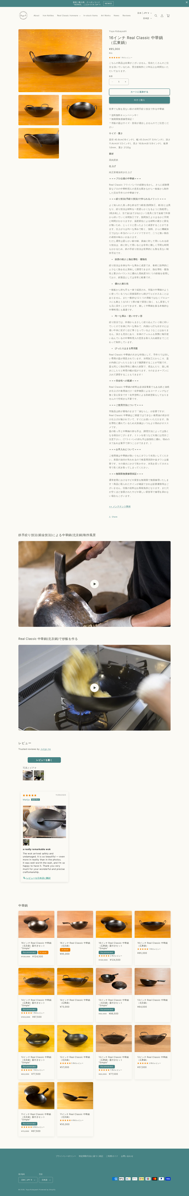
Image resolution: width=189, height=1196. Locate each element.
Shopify (52, 1190)
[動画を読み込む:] (94, 584)
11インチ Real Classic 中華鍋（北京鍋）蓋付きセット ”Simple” (36, 1117)
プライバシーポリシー (66, 1156)
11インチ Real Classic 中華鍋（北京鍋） (75, 1115)
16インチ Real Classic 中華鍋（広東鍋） (152, 944)
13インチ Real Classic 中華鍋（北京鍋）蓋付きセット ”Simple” (114, 1003)
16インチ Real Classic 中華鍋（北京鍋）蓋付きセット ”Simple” (36, 946)
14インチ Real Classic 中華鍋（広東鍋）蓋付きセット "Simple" (36, 1003)
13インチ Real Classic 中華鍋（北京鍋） (152, 1001)
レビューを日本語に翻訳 (38, 878)
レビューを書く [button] (44, 760)
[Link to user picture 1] (44, 822)
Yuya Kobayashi (32, 1190)
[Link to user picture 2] (26, 842)
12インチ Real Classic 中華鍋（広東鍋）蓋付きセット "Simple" (114, 1060)
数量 (111, 76)
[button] (68, 15)
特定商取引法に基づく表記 (91, 1156)
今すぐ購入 (139, 100)
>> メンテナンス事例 (119, 506)
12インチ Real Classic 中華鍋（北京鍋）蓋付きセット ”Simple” (36, 1060)
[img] (30, 795)
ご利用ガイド (112, 1156)
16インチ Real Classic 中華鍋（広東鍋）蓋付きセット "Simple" (114, 946)
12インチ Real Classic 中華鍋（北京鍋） (75, 1058)
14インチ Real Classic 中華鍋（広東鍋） (75, 1001)
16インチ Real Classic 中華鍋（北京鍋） (75, 944)
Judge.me (45, 749)
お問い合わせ (127, 1156)
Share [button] (114, 517)
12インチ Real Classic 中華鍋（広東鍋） (152, 1058)
